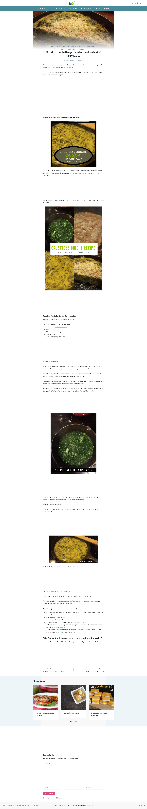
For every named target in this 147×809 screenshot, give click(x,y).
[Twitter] (142, 805)
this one (77, 200)
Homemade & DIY (73, 8)
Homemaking (42, 8)
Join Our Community (12, 3)
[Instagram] (138, 3)
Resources (28, 3)
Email (67, 787)
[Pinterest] (140, 3)
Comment (47, 763)
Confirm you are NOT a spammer (54, 798)
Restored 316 (88, 805)
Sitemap (37, 805)
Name (46, 787)
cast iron (72, 609)
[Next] (112, 702)
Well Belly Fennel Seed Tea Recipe (54, 669)
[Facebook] (135, 3)
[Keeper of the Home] (73, 3)
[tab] (70, 721)
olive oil (63, 632)
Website (88, 787)
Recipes (106, 8)
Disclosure (29, 805)
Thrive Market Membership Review (92, 669)
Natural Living (60, 8)
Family (51, 8)
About (22, 3)
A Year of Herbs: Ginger (71, 713)
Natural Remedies (86, 8)
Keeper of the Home (69, 60)
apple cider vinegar (61, 327)
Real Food (98, 8)
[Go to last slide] (34, 702)
